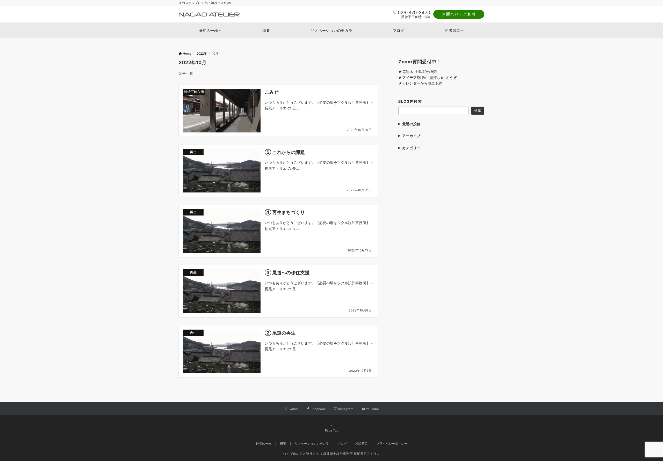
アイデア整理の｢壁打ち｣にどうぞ (429, 77)
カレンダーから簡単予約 (422, 83)
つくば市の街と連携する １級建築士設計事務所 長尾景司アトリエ (331, 454)
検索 (477, 110)
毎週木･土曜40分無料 (420, 71)
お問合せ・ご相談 (459, 14)
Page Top (331, 430)
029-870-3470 (414, 12)
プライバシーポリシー (391, 443)
